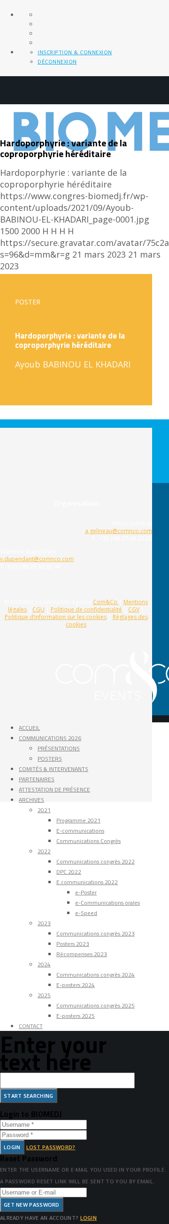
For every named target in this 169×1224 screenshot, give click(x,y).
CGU (38, 609)
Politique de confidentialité (86, 609)
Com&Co (106, 602)
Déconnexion (57, 61)
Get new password (32, 1204)
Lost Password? (51, 1147)
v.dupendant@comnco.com (37, 559)
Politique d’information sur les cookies (56, 617)
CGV (133, 609)
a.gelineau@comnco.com (118, 531)
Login (12, 1147)
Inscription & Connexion (75, 52)
